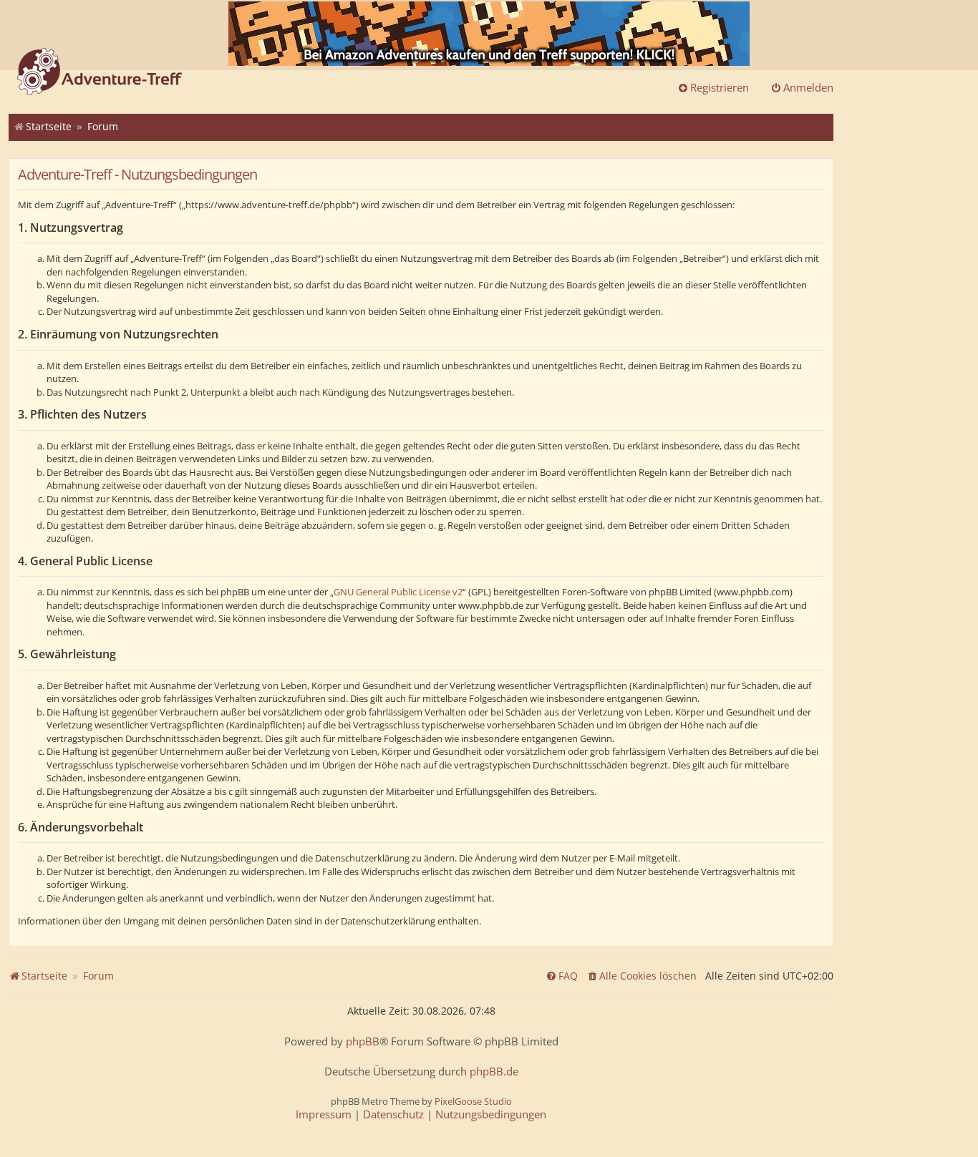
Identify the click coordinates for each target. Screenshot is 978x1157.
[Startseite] (99, 73)
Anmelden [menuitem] (808, 87)
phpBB (362, 1041)
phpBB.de (494, 1071)
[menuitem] (641, 976)
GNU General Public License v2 (398, 591)
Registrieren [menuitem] (719, 87)
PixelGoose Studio (473, 1101)
